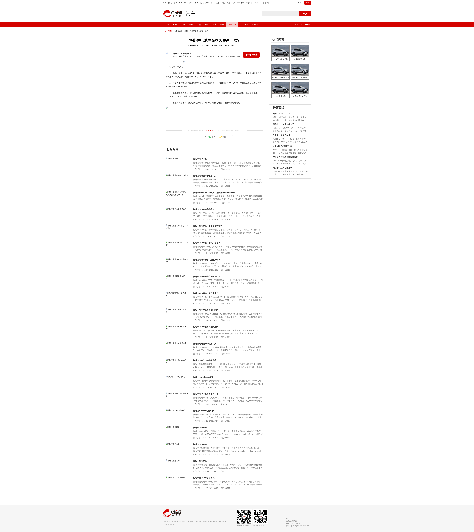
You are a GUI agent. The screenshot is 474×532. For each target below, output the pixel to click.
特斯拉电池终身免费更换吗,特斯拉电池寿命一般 (214, 193)
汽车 (191, 3)
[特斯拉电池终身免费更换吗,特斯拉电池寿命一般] (177, 192)
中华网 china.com (173, 13)
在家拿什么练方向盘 (281, 135)
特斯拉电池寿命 (200, 159)
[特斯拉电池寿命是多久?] (177, 209)
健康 (217, 3)
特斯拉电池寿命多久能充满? (205, 327)
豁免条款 (206, 521)
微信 (213, 137)
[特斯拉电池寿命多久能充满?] (177, 326)
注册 (299, 3)
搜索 (304, 13)
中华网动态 (222, 521)
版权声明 (198, 521)
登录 (307, 3)
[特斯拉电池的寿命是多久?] (177, 343)
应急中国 (249, 3)
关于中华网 (166, 521)
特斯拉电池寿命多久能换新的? (206, 260)
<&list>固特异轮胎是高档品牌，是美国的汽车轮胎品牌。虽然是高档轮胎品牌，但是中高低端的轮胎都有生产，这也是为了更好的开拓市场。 (289, 119)
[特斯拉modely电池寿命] (177, 377)
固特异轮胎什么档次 (281, 113)
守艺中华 (240, 3)
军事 (175, 3)
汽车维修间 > (179, 31)
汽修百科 (232, 24)
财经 (180, 3)
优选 (228, 3)
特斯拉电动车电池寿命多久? (205, 360)
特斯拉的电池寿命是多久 (204, 478)
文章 (183, 24)
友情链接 (214, 521)
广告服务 (175, 521)
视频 (199, 24)
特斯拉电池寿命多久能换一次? (206, 276)
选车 (215, 24)
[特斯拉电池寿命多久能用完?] (177, 310)
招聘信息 (191, 521)
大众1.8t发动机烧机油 (282, 146)
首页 (164, 3)
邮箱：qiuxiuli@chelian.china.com (297, 526)
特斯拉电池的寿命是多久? (204, 344)
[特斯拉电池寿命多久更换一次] (177, 394)
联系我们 (183, 521)
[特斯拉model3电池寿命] (177, 410)
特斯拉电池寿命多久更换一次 (206, 394)
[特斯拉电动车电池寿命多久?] (177, 360)
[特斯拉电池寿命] (177, 159)
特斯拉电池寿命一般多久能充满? (207, 226)
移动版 (308, 24)
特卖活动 (244, 24)
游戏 (196, 3)
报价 (222, 24)
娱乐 (186, 3)
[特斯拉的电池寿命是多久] (177, 477)
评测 (191, 24)
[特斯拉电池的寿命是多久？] (177, 175)
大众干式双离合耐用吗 (282, 168)
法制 (233, 3)
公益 (223, 3)
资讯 (170, 3)
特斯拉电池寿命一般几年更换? (206, 243)
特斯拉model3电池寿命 (203, 411)
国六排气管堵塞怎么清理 (283, 124)
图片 (207, 24)
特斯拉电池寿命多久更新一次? (196, 31)
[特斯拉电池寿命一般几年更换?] (177, 242)
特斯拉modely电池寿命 (203, 377)
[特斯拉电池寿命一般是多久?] (177, 293)
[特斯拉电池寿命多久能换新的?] (177, 259)
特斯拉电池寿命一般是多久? (205, 293)
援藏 (207, 3)
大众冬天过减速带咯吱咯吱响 (285, 157)
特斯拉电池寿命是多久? (203, 209)
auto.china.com (210, 130)
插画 (212, 3)
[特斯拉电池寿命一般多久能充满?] (177, 226)
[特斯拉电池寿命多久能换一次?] (177, 276)
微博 (224, 137)
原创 (175, 24)
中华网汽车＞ (168, 31)
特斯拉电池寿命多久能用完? (205, 310)
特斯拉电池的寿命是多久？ (205, 176)
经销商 (255, 24)
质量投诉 (299, 24)
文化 (202, 3)
